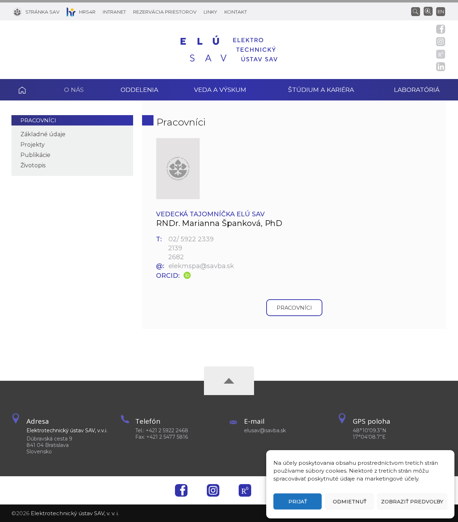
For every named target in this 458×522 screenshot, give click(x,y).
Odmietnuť (349, 501)
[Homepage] (229, 49)
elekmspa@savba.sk (201, 266)
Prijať (297, 501)
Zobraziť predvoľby (412, 501)
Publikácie (35, 155)
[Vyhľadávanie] (417, 11)
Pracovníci (38, 120)
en (441, 11)
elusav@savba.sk (265, 430)
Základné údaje (42, 134)
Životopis (32, 165)
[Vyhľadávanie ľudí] (428, 11)
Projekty (32, 144)
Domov (32, 89)
